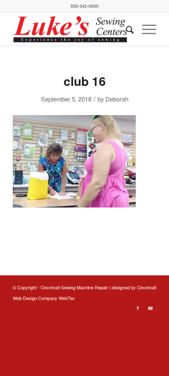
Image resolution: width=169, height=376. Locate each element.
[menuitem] (126, 29)
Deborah (116, 99)
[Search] (126, 29)
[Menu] (145, 29)
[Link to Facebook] (138, 308)
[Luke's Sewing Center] (70, 29)
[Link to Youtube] (150, 308)
